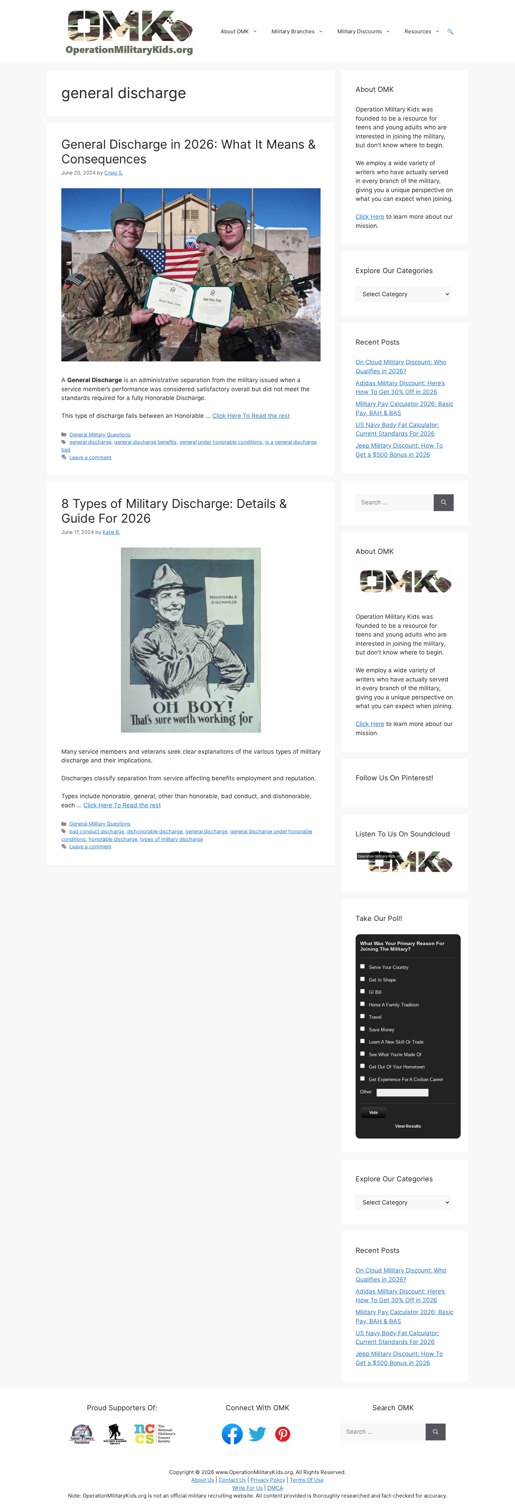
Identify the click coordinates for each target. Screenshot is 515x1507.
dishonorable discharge (155, 831)
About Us (202, 1480)
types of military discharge (171, 839)
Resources (418, 31)
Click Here (370, 216)
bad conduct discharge (96, 831)
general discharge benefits (145, 442)
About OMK (235, 31)
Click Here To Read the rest (251, 415)
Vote (373, 1112)
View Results (408, 1126)
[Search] (444, 502)
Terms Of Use (307, 1480)
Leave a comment (90, 457)
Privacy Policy (267, 1480)
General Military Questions (100, 434)
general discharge (90, 442)
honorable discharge (113, 839)
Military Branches (293, 31)
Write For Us (247, 1488)
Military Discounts (359, 31)
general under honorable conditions (220, 442)
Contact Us (232, 1480)
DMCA (275, 1488)
